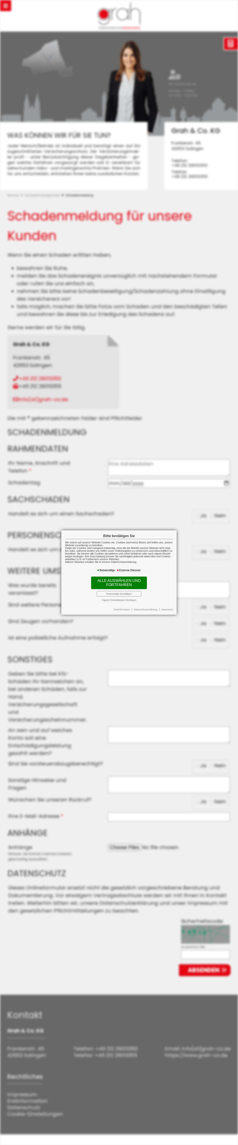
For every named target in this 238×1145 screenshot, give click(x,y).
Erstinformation (122, 609)
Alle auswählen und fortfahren (119, 583)
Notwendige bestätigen (119, 593)
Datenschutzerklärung (145, 609)
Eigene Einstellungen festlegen (119, 600)
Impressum (167, 609)
